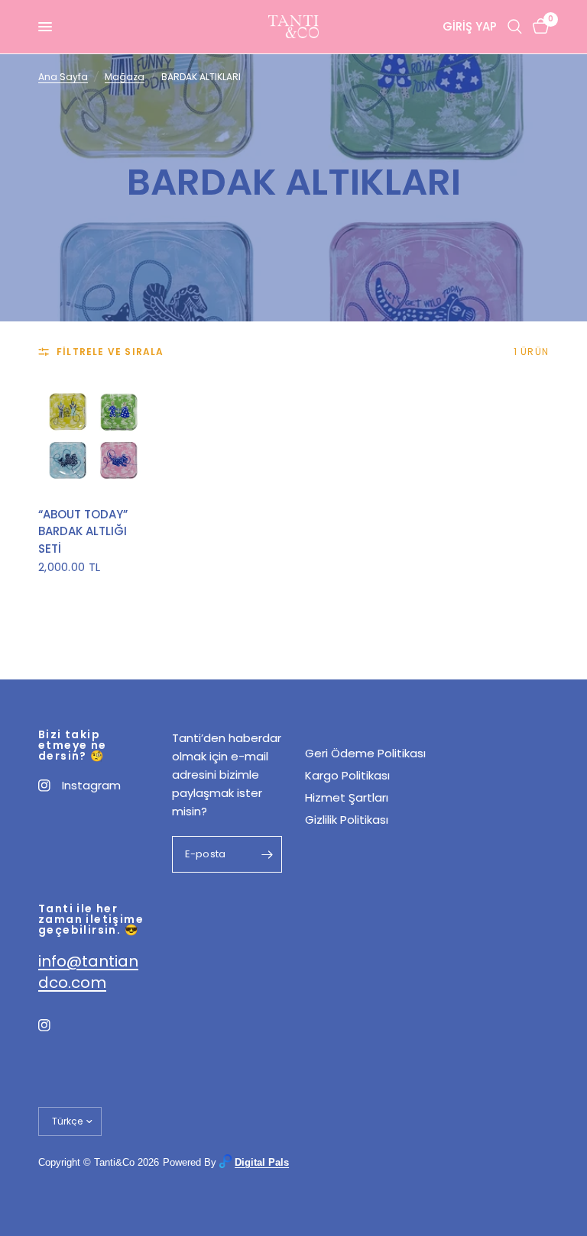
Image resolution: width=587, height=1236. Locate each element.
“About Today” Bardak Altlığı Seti (83, 531)
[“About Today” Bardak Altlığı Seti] (93, 435)
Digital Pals (262, 1162)
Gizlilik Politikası (346, 820)
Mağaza (124, 76)
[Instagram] (55, 1025)
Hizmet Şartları (346, 797)
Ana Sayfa (63, 76)
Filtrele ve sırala (110, 351)
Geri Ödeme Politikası (365, 753)
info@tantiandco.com (88, 971)
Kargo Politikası (347, 775)
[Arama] (514, 26)
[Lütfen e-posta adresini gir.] (266, 854)
